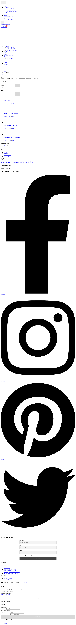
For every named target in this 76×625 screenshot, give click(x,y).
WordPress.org (7, 156)
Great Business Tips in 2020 (11, 125)
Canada (5, 12)
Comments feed (7, 155)
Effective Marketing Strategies (11, 573)
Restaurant (20, 162)
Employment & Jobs (8, 16)
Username (3, 608)
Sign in (5, 62)
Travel (32, 162)
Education (6, 147)
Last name (21, 545)
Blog (5, 18)
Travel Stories (10, 19)
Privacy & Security (8, 578)
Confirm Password (5, 614)
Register (5, 64)
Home (5, 6)
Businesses (6, 14)
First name (21, 540)
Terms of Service (8, 580)
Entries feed (6, 153)
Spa (28, 162)
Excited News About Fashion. (11, 113)
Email (20, 550)
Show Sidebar (4, 74)
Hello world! (7, 101)
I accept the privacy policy (27, 555)
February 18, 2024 (8, 104)
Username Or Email (5, 589)
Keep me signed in (6, 593)
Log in (5, 152)
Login (5, 621)
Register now (38, 616)
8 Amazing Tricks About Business (12, 137)
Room (24, 162)
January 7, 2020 (7, 116)
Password (3, 591)
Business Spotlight (11, 10)
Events (5, 15)
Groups (11, 162)
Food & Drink (5, 162)
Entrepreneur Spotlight (12, 11)
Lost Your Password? (6, 594)
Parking (15, 162)
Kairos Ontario (25, 582)
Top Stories (6, 7)
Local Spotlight (10, 8)
